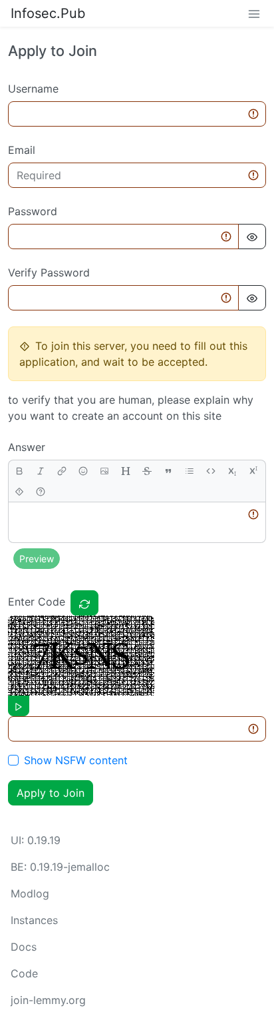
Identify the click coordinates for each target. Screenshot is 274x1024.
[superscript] (253, 470)
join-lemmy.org (48, 1000)
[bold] (19, 470)
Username (33, 88)
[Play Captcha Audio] (18, 706)
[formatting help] (40, 491)
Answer (26, 447)
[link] (61, 470)
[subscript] (232, 470)
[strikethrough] (147, 470)
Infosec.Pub (48, 13)
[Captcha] (84, 603)
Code (24, 973)
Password (32, 211)
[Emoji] (83, 470)
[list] (189, 470)
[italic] (40, 470)
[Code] (210, 470)
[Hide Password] (252, 236)
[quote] (168, 470)
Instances (34, 920)
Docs (24, 946)
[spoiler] (19, 491)
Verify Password (49, 272)
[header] (125, 470)
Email (21, 150)
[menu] (254, 13)
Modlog (30, 893)
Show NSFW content (76, 760)
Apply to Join (50, 792)
